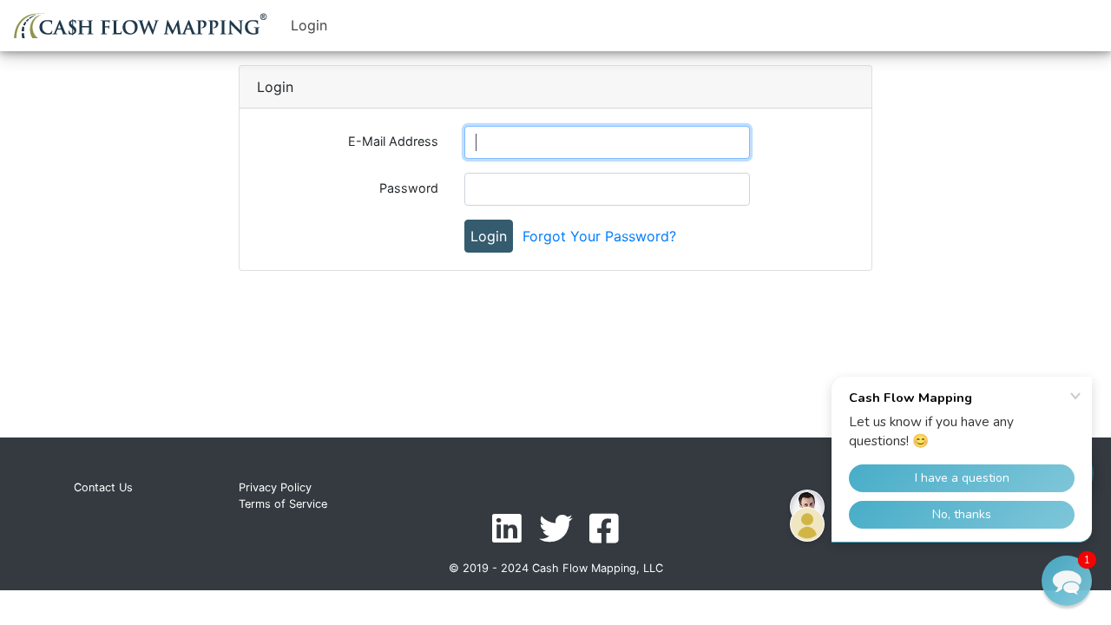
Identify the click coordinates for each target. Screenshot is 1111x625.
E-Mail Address (393, 141)
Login (309, 25)
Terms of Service (283, 503)
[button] (1067, 581)
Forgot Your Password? (599, 236)
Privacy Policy (275, 487)
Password (408, 188)
